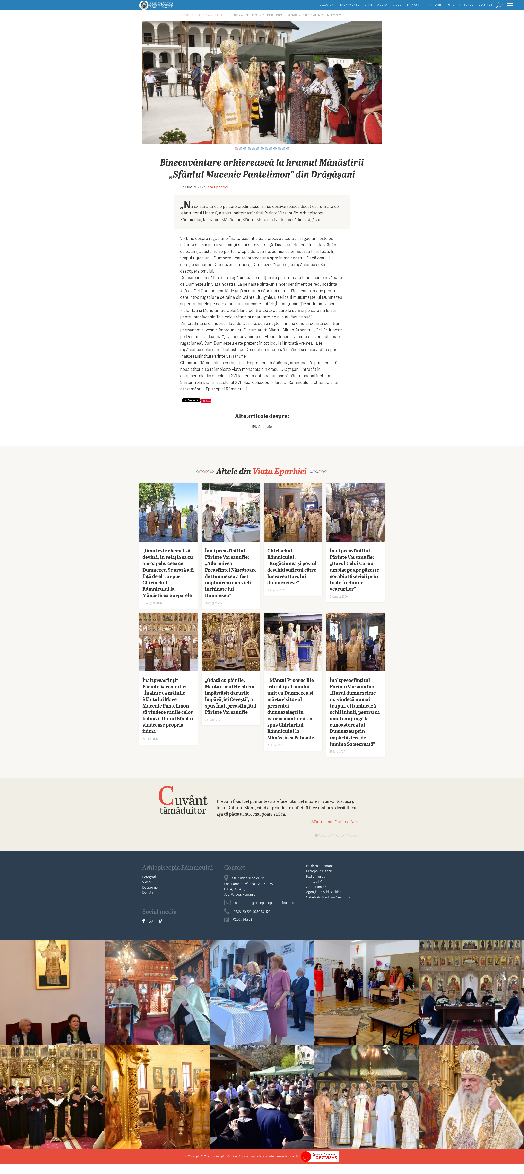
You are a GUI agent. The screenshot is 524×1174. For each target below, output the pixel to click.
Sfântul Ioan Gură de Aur (334, 822)
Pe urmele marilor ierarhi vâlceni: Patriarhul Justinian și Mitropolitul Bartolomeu (262, 998)
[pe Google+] (151, 921)
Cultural (52, 984)
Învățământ (366, 984)
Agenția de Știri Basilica (323, 891)
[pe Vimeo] (160, 921)
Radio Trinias (315, 876)
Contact (485, 4)
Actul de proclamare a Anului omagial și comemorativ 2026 (472, 1100)
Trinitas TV (314, 881)
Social (157, 984)
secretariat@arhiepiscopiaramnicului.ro (264, 902)
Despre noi (150, 887)
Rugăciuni (326, 4)
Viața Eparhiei (214, 14)
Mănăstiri (415, 4)
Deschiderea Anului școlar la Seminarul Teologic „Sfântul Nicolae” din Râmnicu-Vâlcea (367, 998)
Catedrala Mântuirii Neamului (328, 897)
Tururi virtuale (460, 4)
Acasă (185, 14)
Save (208, 400)
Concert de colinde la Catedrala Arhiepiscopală (52, 1100)
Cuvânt (183, 799)
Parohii (435, 4)
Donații (147, 892)
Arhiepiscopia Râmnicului (177, 867)
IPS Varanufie (262, 426)
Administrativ (471, 984)
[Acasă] (165, 7)
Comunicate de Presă (472, 1089)
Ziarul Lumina (316, 886)
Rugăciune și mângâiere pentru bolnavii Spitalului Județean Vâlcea (157, 995)
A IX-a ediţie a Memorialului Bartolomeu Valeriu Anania (52, 995)
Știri (368, 4)
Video (397, 4)
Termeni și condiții (286, 1156)
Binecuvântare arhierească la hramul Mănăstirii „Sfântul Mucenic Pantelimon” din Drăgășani (285, 14)
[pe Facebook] (143, 921)
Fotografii (149, 876)
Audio (382, 4)
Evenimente (349, 4)
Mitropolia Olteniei (320, 871)
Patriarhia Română (320, 865)
